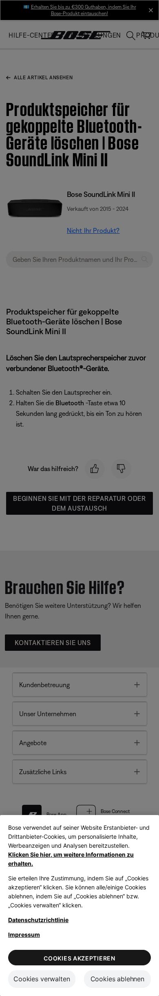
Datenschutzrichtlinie (38, 919)
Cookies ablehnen (117, 979)
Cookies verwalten (41, 979)
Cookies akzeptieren (79, 958)
